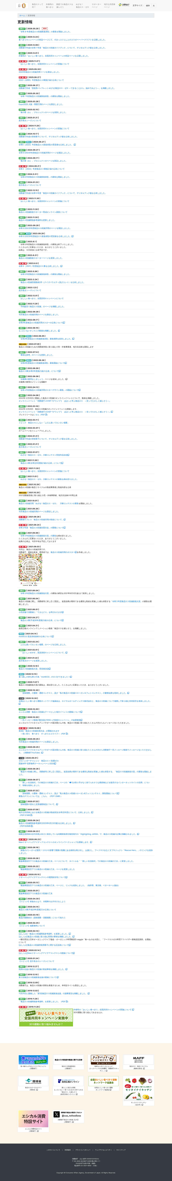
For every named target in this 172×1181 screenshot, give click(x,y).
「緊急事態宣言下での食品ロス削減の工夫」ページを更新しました (47, 869)
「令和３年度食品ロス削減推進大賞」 (35, 593)
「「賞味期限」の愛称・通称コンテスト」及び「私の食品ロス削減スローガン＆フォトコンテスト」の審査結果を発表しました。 (73, 693)
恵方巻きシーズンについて (30, 120)
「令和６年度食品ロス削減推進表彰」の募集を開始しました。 (45, 177)
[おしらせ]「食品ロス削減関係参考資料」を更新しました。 (44, 934)
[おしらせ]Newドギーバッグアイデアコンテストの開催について (46, 953)
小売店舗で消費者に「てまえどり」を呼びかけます (40, 612)
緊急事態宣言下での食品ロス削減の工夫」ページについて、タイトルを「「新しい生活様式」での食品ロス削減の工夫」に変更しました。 (77, 861)
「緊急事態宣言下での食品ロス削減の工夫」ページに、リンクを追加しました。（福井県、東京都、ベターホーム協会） (69, 885)
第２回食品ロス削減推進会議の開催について (38, 977)
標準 (148, 5)
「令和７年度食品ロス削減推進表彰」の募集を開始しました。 (45, 96)
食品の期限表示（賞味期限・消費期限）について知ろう (42, 917)
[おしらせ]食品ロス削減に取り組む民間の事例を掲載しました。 (46, 936)
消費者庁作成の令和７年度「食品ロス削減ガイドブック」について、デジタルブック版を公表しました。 (63, 48)
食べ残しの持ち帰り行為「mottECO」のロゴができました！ (44, 677)
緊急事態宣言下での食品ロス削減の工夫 (35, 893)
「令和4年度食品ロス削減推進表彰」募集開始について (42, 363)
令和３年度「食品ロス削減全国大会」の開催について (41, 527)
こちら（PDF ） (41, 414)
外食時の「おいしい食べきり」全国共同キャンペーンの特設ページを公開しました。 (54, 56)
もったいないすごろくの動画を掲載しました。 (38, 331)
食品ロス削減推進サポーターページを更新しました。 (41, 258)
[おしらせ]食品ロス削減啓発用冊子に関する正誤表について (44, 945)
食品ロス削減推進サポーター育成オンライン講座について (43, 212)
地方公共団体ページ (109, 5)
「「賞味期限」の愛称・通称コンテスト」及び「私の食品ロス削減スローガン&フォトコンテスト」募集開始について (68, 793)
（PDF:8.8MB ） (26, 826)
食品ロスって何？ (37, 5)
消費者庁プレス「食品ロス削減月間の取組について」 (41, 519)
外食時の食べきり (49, 5)
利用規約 (68, 1150)
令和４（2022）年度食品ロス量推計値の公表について (42, 169)
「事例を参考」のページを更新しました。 (36, 355)
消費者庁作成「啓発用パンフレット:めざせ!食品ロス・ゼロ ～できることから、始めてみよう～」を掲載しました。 (67, 88)
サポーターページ (96, 5)
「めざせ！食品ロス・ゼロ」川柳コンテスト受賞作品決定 (43, 455)
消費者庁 (75, 1159)
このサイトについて (53, 1150)
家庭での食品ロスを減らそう (64, 5)
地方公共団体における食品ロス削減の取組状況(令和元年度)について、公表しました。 (55, 812)
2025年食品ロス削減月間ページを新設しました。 (40, 72)
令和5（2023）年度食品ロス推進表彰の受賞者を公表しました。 (46, 144)
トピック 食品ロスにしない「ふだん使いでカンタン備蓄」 (44, 422)
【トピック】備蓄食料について (32, 926)
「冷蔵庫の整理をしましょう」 (32, 379)
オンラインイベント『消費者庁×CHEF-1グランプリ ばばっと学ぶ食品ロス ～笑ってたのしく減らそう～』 (65, 401)
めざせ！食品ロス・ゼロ (82, 5)
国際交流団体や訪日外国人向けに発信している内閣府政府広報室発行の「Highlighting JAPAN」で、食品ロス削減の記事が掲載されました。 (78, 834)
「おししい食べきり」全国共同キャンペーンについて (41, 298)
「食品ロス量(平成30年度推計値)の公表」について (40, 620)
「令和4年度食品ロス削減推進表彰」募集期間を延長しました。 (45, 339)
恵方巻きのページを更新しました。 (34, 660)
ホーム (22, 15)
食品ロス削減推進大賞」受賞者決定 (34, 669)
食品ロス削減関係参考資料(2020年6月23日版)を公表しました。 (46, 823)
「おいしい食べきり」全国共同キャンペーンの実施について (44, 64)
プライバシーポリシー (83, 1150)
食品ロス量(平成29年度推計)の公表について (37, 909)
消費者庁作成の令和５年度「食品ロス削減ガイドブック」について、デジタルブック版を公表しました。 (63, 193)
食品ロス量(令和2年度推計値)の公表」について (39, 371)
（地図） (93, 1163)
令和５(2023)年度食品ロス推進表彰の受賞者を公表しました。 (45, 236)
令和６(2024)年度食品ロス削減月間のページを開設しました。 (45, 153)
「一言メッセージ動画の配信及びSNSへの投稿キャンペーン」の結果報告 (50, 720)
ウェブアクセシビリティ (103, 1150)
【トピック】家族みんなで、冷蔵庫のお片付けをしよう (42, 901)
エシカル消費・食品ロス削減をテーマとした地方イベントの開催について (50, 712)
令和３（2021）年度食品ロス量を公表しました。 (39, 266)
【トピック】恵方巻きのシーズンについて (36, 961)
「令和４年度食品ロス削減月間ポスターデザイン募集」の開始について (49, 390)
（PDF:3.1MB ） (26, 815)
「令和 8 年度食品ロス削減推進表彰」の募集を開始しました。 (45, 31)
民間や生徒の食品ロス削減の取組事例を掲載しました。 (42, 969)
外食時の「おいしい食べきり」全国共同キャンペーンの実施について (102, 1009)
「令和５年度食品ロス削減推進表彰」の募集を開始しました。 (45, 274)
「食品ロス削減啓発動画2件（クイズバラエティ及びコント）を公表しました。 (52, 282)
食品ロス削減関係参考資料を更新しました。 (37, 220)
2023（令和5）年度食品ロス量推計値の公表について (41, 80)
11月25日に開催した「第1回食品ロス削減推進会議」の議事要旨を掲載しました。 (53, 993)
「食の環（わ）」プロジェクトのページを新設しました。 (43, 161)
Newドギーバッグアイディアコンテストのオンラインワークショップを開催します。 (54, 842)
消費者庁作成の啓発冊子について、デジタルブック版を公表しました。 (49, 136)
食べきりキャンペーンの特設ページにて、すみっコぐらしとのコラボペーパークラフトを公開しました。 (63, 39)
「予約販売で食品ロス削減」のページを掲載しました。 (42, 306)
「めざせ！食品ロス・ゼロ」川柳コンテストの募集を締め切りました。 (49, 479)
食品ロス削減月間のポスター (63, 552)
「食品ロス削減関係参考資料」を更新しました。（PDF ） (44, 1001)
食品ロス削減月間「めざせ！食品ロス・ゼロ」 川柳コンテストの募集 (49, 503)
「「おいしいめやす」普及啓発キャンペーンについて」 (42, 652)
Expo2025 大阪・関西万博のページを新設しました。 (41, 104)
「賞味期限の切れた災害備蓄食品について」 (37, 804)
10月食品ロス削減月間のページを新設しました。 (39, 314)
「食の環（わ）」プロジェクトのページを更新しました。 (43, 112)
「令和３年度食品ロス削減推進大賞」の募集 (37, 536)
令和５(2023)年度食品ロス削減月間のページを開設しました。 (45, 228)
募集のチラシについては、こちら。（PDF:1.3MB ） (40, 796)
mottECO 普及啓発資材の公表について (35, 636)
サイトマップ (121, 1150)
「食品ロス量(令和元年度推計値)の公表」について (40, 463)
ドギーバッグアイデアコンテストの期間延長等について (42, 877)
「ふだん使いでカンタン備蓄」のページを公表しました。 (43, 644)
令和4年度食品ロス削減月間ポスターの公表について (41, 322)
